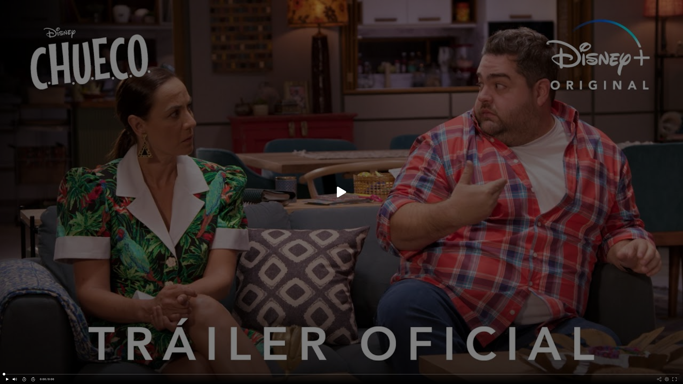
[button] (24, 379)
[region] (341, 192)
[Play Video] (341, 192)
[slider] (341, 374)
